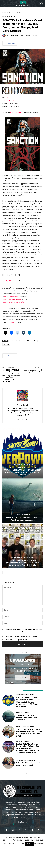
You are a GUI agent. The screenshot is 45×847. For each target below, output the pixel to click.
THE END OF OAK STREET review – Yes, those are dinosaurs (22, 518)
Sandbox (11, 12)
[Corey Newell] (4, 35)
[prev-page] (3, 572)
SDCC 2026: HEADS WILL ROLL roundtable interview (29, 764)
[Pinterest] (25, 829)
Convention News (22, 514)
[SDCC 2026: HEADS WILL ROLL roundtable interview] (8, 763)
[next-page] (7, 572)
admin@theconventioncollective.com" (22, 824)
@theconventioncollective (11, 299)
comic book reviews (15, 341)
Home (4, 12)
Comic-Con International (22, 464)
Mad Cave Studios (16, 112)
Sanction (6, 344)
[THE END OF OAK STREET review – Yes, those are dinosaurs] (22, 500)
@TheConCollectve (11, 296)
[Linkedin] (19, 829)
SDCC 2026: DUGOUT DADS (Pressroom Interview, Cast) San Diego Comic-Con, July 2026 (22, 562)
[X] (27, 419)
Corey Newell (13, 35)
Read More (38, 843)
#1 (6, 281)
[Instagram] (18, 419)
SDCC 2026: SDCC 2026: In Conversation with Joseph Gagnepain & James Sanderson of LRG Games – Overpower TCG (22, 471)
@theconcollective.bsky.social (13, 302)
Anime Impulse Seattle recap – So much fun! (33, 371)
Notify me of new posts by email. (17, 640)
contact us (13, 322)
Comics (18, 12)
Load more (21, 773)
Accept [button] (29, 844)
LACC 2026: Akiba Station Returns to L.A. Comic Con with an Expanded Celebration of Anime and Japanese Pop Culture (27, 748)
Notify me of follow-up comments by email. (21, 637)
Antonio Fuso (12, 101)
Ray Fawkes (11, 98)
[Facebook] (6, 829)
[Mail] (22, 419)
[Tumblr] (32, 829)
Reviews (12, 16)
